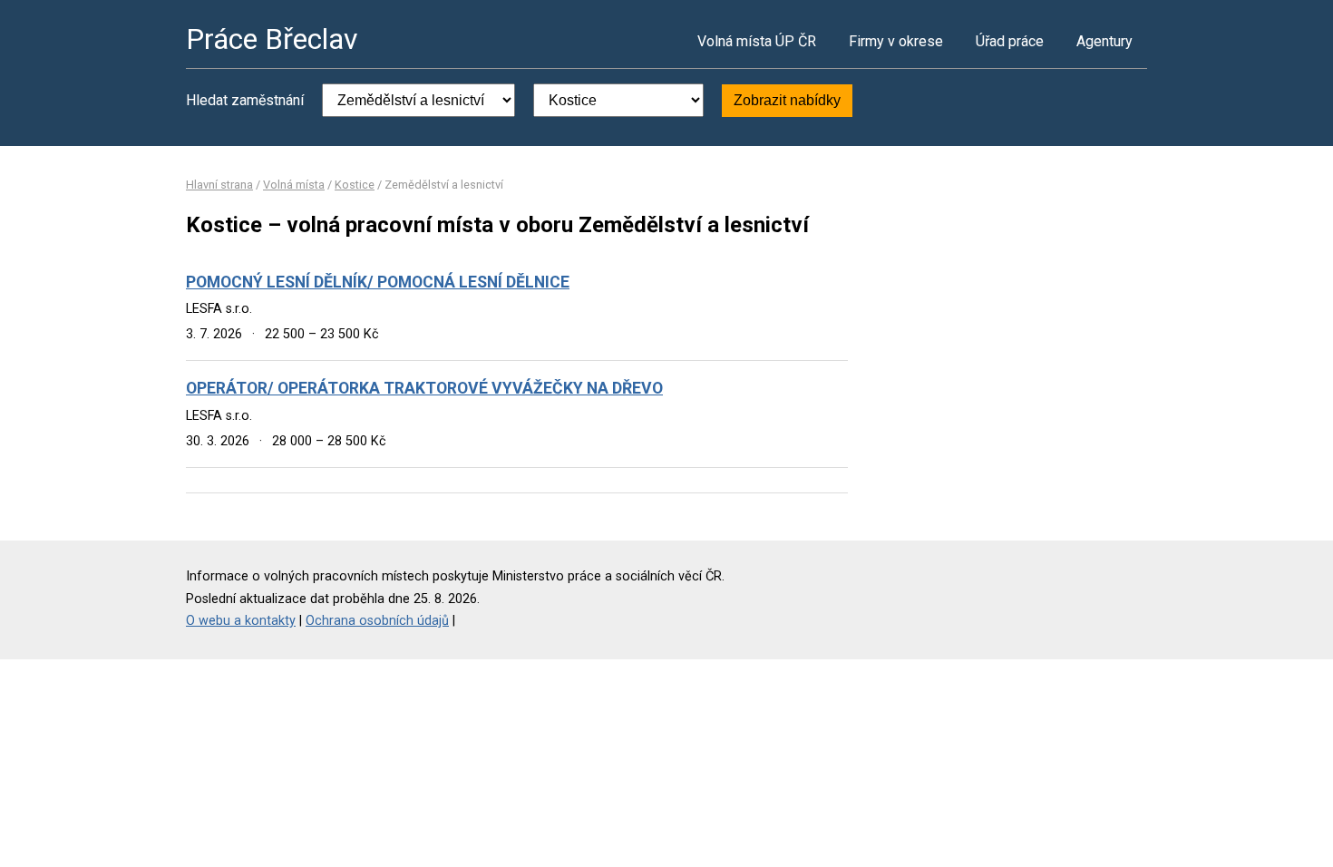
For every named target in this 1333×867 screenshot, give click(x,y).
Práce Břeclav (272, 39)
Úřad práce (1010, 41)
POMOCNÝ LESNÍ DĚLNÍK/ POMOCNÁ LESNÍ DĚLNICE (377, 282)
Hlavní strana (219, 184)
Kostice (355, 184)
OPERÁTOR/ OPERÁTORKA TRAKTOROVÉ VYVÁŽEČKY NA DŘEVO (424, 388)
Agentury (1104, 41)
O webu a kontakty (241, 620)
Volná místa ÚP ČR (756, 41)
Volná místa (294, 184)
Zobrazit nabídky (787, 100)
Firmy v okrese (896, 41)
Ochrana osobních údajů (377, 620)
